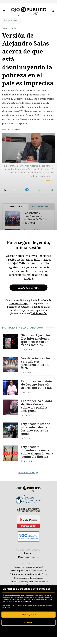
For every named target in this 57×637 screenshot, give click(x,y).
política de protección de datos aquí (30, 605)
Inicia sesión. (39, 313)
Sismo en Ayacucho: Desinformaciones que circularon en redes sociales (36, 340)
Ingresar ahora (28, 287)
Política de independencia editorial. (28, 567)
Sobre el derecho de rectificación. (28, 578)
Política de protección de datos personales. (28, 570)
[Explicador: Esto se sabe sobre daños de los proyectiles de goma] (10, 432)
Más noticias (26, 472)
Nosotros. (28, 553)
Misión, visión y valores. (28, 557)
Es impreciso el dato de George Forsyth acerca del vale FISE (36, 384)
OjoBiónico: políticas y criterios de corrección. (28, 581)
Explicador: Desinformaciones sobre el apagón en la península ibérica (37, 452)
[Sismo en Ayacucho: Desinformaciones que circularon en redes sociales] (10, 343)
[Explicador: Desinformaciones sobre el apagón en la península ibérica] (10, 454)
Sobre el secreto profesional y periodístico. (28, 574)
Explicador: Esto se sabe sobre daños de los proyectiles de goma (36, 429)
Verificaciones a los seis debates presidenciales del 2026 (35, 363)
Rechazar (28, 622)
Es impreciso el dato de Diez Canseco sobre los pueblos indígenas (36, 406)
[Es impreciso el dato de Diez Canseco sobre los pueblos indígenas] (10, 409)
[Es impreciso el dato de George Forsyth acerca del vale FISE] (10, 387)
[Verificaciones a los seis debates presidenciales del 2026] (10, 366)
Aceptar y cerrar (28, 614)
